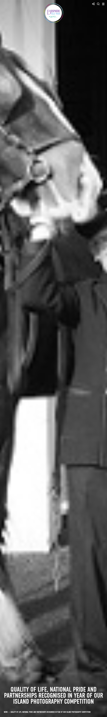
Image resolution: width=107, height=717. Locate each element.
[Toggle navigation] (103, 4)
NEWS (6, 712)
